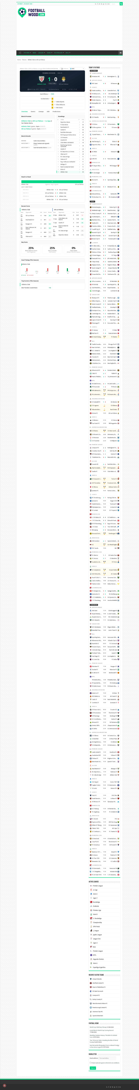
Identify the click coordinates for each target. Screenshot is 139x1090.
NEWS (34, 53)
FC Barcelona (64, 124)
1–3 (78, 226)
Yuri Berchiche (45, 98)
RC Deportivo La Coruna (67, 151)
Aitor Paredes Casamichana (29, 287)
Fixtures (24, 60)
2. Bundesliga (97, 918)
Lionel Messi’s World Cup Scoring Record (101, 1030)
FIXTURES (27, 53)
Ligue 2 (95, 943)
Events (33, 111)
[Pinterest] (101, 4)
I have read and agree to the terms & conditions (105, 1063)
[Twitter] (99, 4)
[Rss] (95, 4)
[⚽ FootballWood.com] (31, 12)
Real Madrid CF (65, 127)
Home (19, 60)
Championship (97, 922)
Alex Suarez (59, 107)
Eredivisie (96, 906)
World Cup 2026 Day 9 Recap (98, 1027)
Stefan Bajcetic (60, 101)
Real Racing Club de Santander (66, 145)
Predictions (56, 111)
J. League (96, 930)
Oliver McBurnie (60, 104)
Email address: (94, 1058)
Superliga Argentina (99, 967)
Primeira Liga (97, 910)
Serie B (95, 914)
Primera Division (49, 73)
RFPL (94, 955)
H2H (48, 111)
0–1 (45, 220)
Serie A (95, 894)
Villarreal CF (64, 154)
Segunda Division (98, 959)
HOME (20, 52)
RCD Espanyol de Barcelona (68, 135)
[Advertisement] (69, 33)
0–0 (45, 232)
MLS (94, 947)
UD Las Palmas (38, 121)
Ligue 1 (95, 898)
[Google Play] (109, 4)
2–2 (78, 235)
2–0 (45, 224)
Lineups (41, 111)
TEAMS (49, 53)
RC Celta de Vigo (65, 156)
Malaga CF (63, 164)
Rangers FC (29, 224)
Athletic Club (26, 121)
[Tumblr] (105, 4)
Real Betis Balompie (66, 132)
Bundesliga (96, 902)
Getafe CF (63, 149)
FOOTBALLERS (58, 53)
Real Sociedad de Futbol (67, 167)
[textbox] (77, 68)
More (67, 53)
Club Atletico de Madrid (67, 142)
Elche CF (63, 169)
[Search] (121, 3)
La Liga (47, 121)
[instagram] (107, 4)
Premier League (98, 886)
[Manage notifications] (4, 1085)
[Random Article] (120, 52)
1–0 (45, 215)
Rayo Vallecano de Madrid (68, 162)
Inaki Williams (44, 94)
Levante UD (64, 140)
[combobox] (77, 68)
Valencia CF (64, 159)
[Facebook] (97, 4)
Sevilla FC (63, 130)
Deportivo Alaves (65, 122)
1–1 (78, 230)
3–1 (45, 228)
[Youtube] (103, 4)
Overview (24, 111)
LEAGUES (41, 53)
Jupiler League (97, 935)
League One (96, 939)
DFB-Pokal (96, 926)
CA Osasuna (64, 137)
